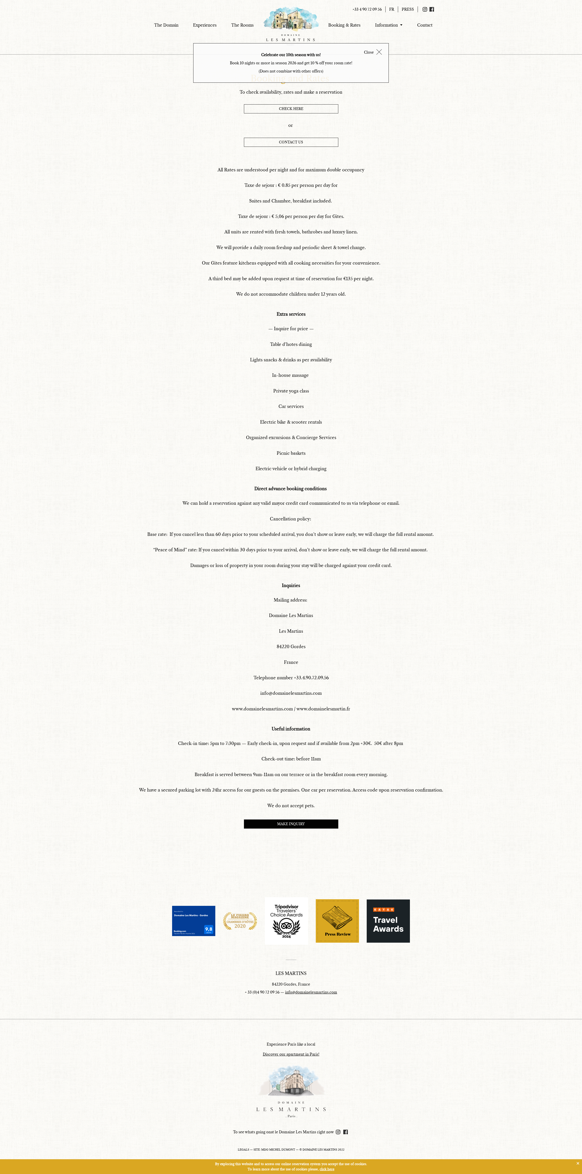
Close (369, 52)
